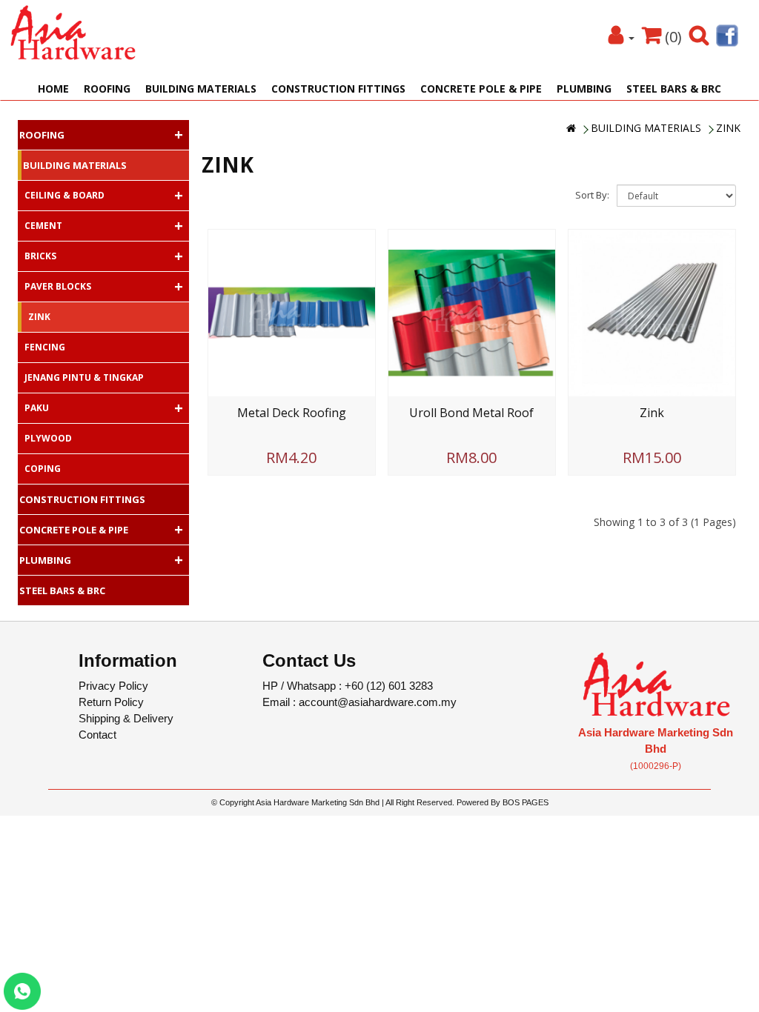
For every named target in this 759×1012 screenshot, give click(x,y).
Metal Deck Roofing (291, 413)
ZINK (728, 128)
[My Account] (621, 37)
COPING (42, 468)
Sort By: (592, 195)
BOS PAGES (525, 802)
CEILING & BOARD (103, 195)
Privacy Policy (113, 685)
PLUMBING (584, 88)
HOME (53, 88)
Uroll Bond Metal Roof (471, 413)
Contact (97, 734)
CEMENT (103, 226)
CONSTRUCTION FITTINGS (338, 88)
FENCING (44, 347)
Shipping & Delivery (126, 718)
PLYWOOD (48, 438)
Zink (652, 413)
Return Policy (111, 702)
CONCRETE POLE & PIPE (481, 88)
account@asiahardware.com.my (378, 702)
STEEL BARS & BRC (673, 88)
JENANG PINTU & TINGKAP (84, 377)
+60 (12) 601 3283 (389, 685)
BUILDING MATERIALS (200, 88)
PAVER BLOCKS (103, 286)
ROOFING (107, 88)
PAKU (103, 408)
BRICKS (103, 256)
